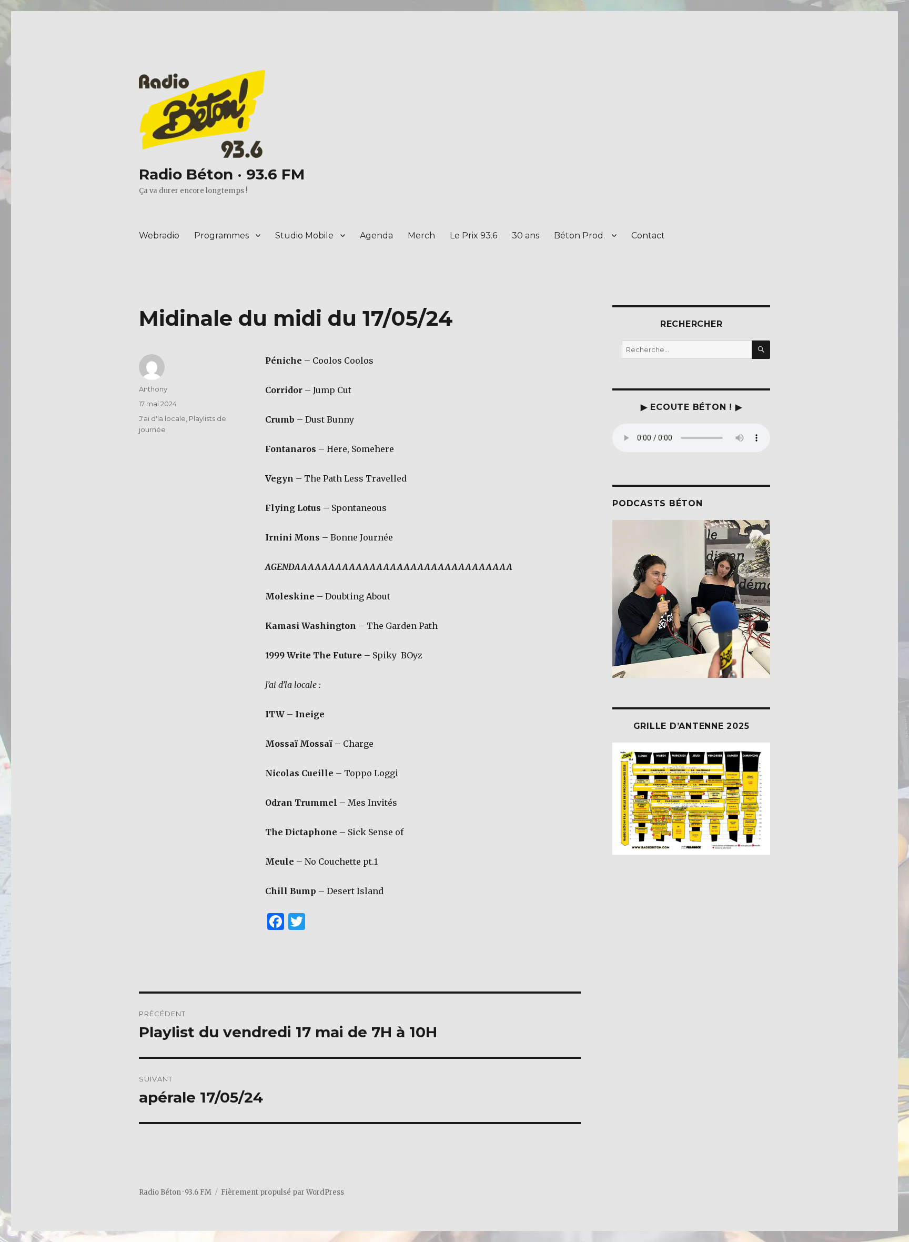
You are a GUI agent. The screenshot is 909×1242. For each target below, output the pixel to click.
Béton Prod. (579, 236)
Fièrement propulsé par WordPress (282, 1192)
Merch (421, 236)
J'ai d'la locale (162, 418)
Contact (648, 236)
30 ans (525, 236)
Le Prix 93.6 (473, 236)
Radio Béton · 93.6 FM (222, 174)
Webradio (159, 236)
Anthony (153, 389)
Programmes (221, 236)
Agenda (376, 236)
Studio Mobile (304, 236)
